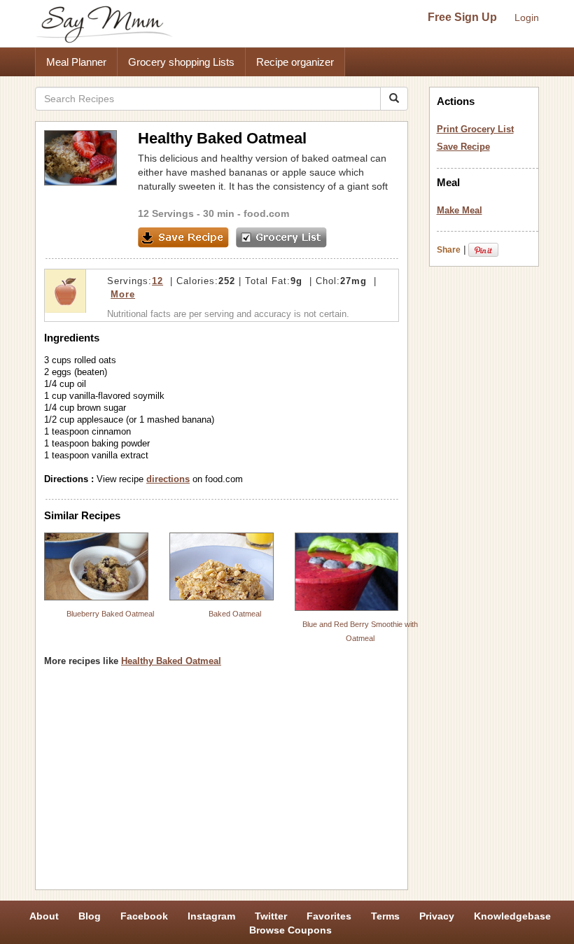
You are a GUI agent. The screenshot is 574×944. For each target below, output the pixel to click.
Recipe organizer (295, 62)
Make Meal (459, 210)
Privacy (436, 916)
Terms (385, 916)
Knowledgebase (512, 916)
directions (168, 479)
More (123, 294)
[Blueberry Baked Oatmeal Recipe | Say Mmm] (96, 566)
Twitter (271, 916)
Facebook (144, 916)
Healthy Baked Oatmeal (171, 661)
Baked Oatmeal (235, 614)
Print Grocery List (475, 129)
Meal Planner (76, 62)
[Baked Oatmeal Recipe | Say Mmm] (221, 566)
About (44, 916)
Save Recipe (463, 146)
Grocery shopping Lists (181, 62)
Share (449, 250)
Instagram (211, 916)
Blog (89, 916)
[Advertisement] (221, 783)
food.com (266, 213)
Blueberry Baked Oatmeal (110, 614)
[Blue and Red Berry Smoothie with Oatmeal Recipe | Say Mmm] (347, 572)
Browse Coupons (290, 930)
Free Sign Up (462, 17)
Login (526, 17)
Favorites (329, 916)
